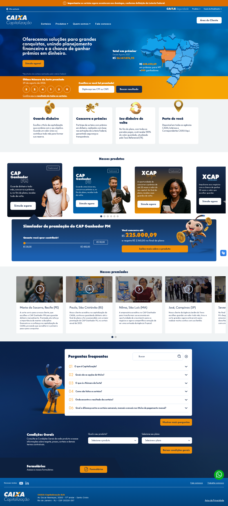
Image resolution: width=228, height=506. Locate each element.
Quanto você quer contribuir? (41, 237)
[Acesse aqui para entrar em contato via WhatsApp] (219, 475)
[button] (101, 216)
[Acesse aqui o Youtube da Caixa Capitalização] (21, 483)
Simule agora (23, 206)
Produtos (61, 23)
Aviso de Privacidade (214, 500)
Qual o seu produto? (97, 434)
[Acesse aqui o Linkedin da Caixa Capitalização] (27, 483)
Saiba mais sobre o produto (154, 248)
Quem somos (81, 23)
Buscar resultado (129, 89)
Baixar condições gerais (176, 450)
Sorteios (46, 23)
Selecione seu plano (151, 434)
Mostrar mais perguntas (176, 422)
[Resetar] (186, 356)
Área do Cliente (209, 20)
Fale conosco (103, 23)
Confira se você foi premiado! (96, 83)
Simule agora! (33, 63)
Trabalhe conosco (215, 483)
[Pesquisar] (179, 356)
